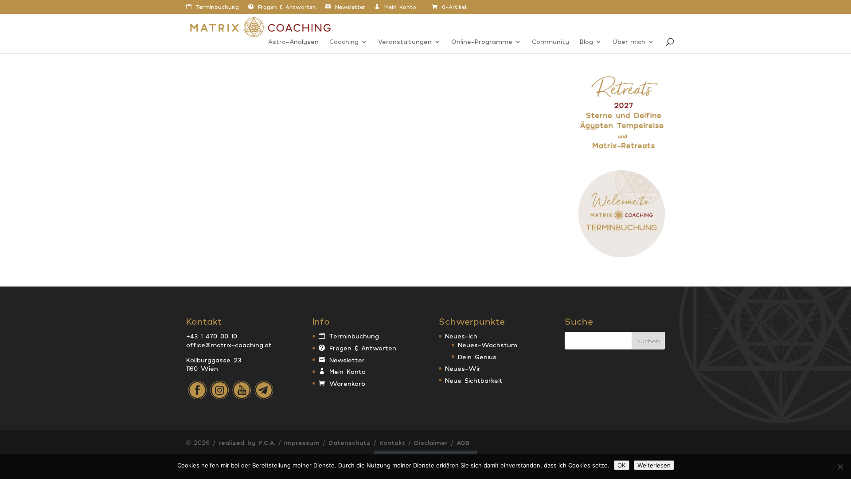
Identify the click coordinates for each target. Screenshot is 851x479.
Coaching (344, 42)
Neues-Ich (461, 336)
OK (621, 465)
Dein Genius (477, 357)
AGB (463, 442)
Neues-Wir (462, 368)
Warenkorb (347, 383)
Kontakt (392, 442)
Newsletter (350, 7)
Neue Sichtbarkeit (474, 380)
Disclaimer (431, 442)
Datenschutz (349, 442)
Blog (586, 42)
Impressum (302, 442)
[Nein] (839, 466)
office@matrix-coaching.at (229, 345)
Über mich (629, 42)
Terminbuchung (217, 7)
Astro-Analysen (293, 42)
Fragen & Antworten (287, 7)
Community (550, 42)
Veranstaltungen (405, 42)
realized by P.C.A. (247, 442)
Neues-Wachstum (487, 345)
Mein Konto (400, 7)
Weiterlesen (654, 465)
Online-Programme (481, 42)
